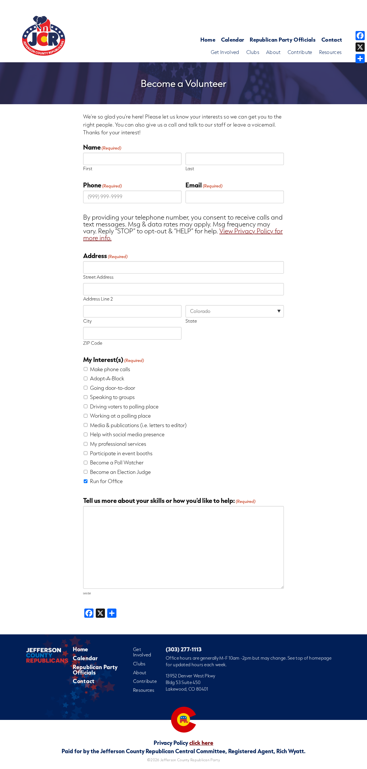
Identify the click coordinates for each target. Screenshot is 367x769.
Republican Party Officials (283, 39)
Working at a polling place (120, 415)
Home (207, 39)
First (87, 168)
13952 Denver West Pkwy (190, 676)
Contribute (300, 52)
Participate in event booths (121, 453)
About (273, 52)
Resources (330, 52)
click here (201, 742)
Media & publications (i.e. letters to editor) (138, 425)
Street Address (98, 276)
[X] (360, 47)
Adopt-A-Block (107, 378)
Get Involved (225, 52)
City (87, 320)
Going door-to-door (112, 387)
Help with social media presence (127, 434)
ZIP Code (92, 342)
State (191, 320)
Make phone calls (110, 369)
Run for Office (106, 481)
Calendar (232, 39)
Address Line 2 (98, 298)
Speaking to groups (112, 397)
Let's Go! (87, 593)
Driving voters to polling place (124, 406)
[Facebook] (360, 35)
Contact (331, 39)
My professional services (118, 443)
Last (190, 168)
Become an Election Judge (120, 471)
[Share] (360, 58)
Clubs (252, 52)
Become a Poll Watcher (117, 462)
